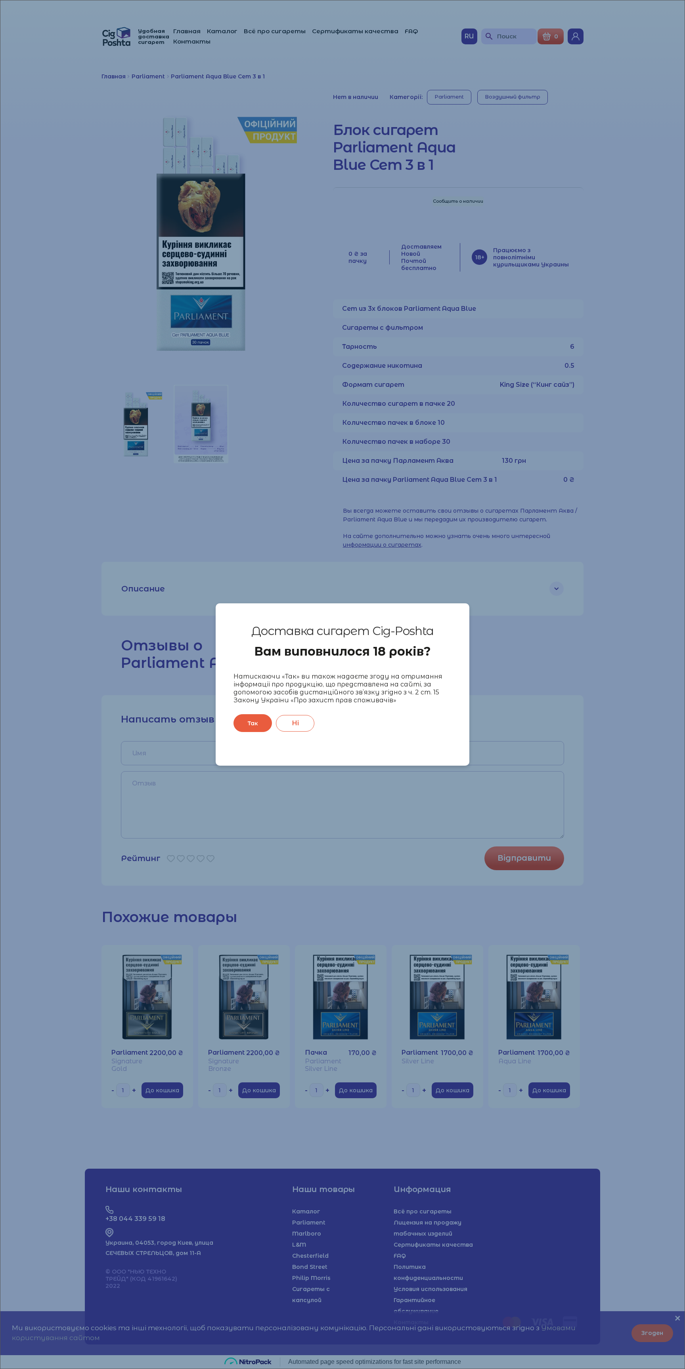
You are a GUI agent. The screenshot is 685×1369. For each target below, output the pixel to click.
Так (252, 723)
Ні (295, 723)
